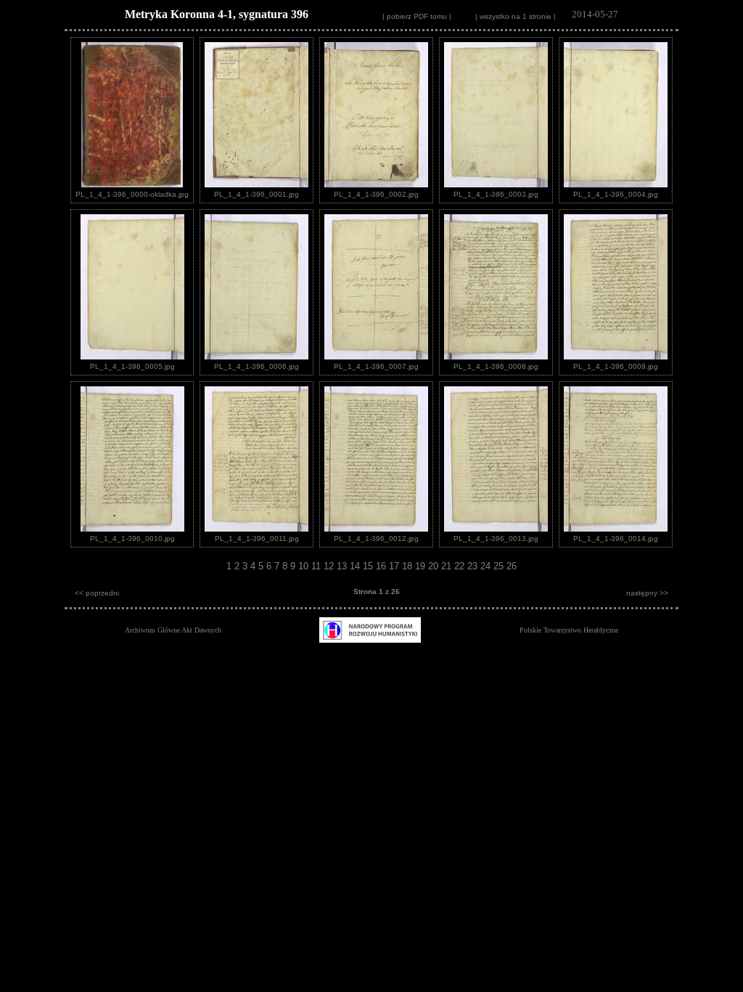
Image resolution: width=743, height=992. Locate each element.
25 (499, 566)
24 (486, 566)
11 (317, 566)
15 (369, 566)
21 (447, 566)
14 (356, 566)
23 (473, 566)
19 (421, 566)
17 (395, 566)
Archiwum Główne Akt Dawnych (173, 630)
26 (511, 566)
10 (304, 566)
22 (460, 566)
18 (408, 566)
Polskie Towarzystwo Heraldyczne (569, 630)
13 (343, 566)
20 (434, 566)
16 (382, 566)
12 (330, 566)
